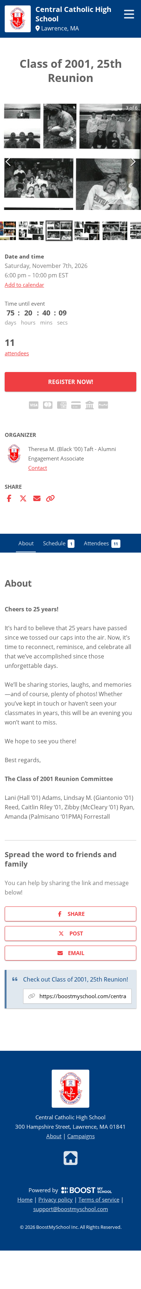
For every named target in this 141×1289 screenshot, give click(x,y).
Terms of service (98, 1199)
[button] (70, 157)
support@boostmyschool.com (70, 1208)
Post (76, 933)
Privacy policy (55, 1199)
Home (25, 1199)
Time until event (25, 303)
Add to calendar (24, 284)
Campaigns (81, 1136)
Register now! (70, 382)
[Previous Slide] (8, 161)
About (53, 1136)
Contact (37, 468)
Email (76, 953)
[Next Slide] (133, 161)
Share (76, 913)
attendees (17, 353)
